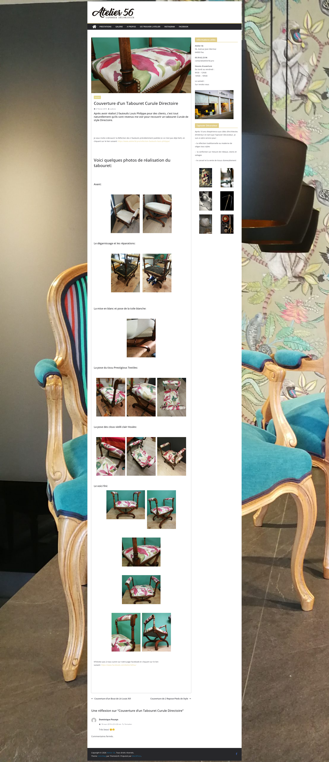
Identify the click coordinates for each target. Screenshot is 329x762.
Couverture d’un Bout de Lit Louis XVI (112, 698)
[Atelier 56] (94, 27)
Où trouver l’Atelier (150, 26)
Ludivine (113, 109)
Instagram (169, 26)
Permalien (128, 724)
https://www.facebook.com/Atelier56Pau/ (118, 665)
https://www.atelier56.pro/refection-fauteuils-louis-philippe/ (144, 141)
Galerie (119, 26)
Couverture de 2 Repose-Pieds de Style (169, 698)
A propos (131, 26)
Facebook (183, 26)
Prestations (105, 26)
